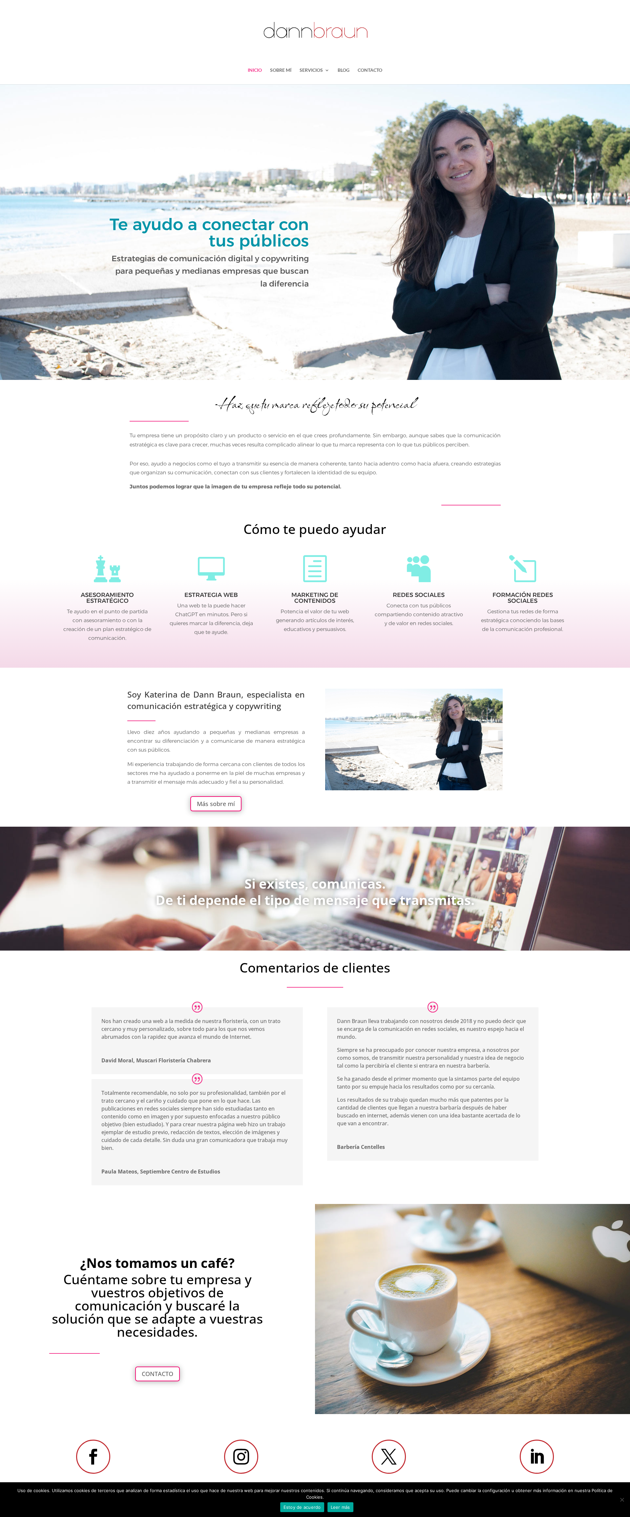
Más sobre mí (216, 804)
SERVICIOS (311, 70)
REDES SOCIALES (419, 595)
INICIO (255, 70)
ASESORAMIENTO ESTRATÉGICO (107, 597)
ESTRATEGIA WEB (211, 595)
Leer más (340, 1507)
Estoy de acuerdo (302, 1507)
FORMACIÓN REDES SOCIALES (523, 597)
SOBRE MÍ (280, 70)
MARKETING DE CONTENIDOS (314, 597)
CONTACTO (370, 70)
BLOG (343, 70)
